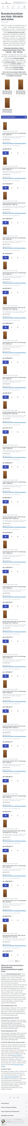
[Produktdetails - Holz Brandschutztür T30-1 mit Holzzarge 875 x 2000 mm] (24, 362)
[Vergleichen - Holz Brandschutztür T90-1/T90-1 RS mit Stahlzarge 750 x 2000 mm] (18, 327)
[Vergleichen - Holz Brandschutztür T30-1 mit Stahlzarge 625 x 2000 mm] (18, 153)
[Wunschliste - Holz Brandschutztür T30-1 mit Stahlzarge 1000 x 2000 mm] (12, 501)
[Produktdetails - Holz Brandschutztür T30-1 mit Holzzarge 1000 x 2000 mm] (24, 467)
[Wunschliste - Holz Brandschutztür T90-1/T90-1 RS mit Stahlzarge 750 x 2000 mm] (12, 327)
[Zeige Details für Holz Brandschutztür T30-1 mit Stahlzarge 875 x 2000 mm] (5, 370)
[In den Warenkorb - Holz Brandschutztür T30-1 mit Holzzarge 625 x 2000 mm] (6, 188)
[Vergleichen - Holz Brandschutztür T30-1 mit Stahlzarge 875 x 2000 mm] (18, 397)
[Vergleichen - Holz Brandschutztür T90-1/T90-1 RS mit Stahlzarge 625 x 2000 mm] (18, 222)
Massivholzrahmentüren (11, 1077)
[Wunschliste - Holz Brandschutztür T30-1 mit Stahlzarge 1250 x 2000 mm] (12, 711)
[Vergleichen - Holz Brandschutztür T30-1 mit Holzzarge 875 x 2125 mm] (18, 885)
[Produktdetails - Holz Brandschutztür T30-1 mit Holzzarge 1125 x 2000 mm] (24, 571)
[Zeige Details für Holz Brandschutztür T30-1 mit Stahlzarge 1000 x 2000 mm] (5, 475)
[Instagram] (14, 1097)
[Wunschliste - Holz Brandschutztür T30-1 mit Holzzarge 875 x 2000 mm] (12, 362)
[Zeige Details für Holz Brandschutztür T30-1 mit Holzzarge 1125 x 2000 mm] (5, 544)
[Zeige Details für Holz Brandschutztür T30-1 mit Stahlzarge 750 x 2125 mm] (5, 788)
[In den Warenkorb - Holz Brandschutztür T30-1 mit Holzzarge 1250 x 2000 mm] (6, 676)
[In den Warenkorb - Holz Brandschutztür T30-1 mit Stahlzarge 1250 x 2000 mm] (6, 711)
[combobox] (20, 2)
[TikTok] (17, 1097)
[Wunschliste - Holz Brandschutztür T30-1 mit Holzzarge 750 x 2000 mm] (12, 257)
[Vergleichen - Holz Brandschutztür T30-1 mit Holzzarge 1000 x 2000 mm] (18, 467)
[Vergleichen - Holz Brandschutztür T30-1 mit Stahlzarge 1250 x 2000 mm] (18, 711)
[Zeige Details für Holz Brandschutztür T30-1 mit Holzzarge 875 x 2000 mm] (5, 335)
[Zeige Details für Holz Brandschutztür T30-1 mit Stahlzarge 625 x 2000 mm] (5, 126)
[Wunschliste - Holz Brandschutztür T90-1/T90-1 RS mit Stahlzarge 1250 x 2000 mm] (12, 746)
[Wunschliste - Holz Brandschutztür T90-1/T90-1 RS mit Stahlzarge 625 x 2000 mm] (12, 222)
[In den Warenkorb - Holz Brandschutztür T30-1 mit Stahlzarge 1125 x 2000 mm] (6, 606)
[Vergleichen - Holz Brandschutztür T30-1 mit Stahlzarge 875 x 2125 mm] (18, 920)
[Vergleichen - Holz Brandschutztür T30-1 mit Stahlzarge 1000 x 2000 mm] (18, 501)
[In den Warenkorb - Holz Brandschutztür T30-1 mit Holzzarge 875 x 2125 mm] (6, 885)
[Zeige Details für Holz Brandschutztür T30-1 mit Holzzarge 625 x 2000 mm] (5, 161)
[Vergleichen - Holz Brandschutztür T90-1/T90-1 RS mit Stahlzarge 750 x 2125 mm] (18, 955)
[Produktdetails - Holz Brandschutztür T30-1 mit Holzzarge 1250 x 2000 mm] (24, 676)
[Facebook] (10, 1097)
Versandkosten (18, 1119)
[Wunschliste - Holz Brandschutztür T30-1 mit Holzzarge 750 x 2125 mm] (12, 780)
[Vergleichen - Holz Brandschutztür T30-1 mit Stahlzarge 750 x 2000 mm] (18, 292)
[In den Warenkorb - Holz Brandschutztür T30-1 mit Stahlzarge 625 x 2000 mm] (6, 153)
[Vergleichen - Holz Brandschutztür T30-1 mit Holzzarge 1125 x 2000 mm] (18, 571)
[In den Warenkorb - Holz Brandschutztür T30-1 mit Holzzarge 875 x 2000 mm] (6, 362)
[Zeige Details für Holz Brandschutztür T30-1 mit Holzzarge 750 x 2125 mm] (5, 754)
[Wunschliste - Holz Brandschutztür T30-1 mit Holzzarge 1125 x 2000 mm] (12, 571)
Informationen (5, 1103)
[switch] (3, 1124)
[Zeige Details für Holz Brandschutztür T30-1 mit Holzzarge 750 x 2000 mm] (5, 230)
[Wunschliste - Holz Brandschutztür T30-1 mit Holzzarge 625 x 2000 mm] (12, 188)
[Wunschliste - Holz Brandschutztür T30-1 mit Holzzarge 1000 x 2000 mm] (12, 467)
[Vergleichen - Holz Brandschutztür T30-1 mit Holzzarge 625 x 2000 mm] (18, 188)
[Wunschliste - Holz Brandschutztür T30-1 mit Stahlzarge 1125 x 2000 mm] (12, 606)
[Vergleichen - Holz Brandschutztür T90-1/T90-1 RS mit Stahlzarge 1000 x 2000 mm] (18, 536)
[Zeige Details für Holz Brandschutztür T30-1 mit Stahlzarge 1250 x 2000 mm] (5, 684)
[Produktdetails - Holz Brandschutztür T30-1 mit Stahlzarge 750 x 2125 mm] (24, 815)
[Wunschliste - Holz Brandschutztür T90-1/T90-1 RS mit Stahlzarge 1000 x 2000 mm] (12, 536)
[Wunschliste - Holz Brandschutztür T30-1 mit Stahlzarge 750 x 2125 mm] (12, 815)
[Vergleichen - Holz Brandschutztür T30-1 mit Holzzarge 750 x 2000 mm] (18, 257)
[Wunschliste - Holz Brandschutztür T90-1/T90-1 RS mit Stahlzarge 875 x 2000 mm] (12, 432)
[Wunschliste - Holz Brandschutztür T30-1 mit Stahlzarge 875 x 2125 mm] (12, 920)
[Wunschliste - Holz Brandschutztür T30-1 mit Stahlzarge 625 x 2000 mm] (12, 153)
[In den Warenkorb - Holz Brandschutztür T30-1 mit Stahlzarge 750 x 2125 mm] (6, 815)
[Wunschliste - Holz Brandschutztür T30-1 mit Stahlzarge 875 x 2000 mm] (12, 397)
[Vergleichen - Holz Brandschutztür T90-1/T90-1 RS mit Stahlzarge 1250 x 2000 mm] (18, 746)
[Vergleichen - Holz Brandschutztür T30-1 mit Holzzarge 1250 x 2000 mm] (18, 676)
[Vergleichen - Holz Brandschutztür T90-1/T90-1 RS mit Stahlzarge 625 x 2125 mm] (18, 850)
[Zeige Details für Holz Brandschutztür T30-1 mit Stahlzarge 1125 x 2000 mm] (5, 579)
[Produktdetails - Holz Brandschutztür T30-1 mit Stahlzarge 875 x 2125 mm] (24, 920)
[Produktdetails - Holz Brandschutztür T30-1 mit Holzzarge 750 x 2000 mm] (24, 257)
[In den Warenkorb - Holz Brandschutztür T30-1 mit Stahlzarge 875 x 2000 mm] (6, 397)
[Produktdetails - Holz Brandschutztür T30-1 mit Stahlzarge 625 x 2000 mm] (24, 153)
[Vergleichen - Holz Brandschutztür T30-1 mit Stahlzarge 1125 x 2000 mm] (18, 606)
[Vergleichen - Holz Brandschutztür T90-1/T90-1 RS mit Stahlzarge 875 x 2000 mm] (18, 432)
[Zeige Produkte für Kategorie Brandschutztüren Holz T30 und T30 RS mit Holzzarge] (21, 84)
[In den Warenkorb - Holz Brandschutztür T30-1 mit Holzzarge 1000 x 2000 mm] (6, 467)
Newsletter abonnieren (7, 1115)
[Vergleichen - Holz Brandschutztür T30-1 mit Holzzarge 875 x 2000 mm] (18, 362)
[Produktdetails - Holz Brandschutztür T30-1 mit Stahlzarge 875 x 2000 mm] (24, 397)
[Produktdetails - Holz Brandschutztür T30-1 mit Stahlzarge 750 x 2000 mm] (24, 292)
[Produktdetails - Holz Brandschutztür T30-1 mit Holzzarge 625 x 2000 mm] (24, 188)
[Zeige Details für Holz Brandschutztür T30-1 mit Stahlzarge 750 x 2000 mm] (5, 265)
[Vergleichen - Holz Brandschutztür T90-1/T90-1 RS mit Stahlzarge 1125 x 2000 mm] (18, 641)
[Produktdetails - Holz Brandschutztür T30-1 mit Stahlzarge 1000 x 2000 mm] (24, 501)
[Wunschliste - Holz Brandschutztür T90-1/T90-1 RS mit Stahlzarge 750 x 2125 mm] (12, 955)
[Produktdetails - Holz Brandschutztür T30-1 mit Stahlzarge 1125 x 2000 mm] (24, 606)
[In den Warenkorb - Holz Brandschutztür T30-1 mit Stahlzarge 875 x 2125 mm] (6, 920)
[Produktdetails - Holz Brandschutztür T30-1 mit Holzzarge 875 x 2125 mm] (24, 885)
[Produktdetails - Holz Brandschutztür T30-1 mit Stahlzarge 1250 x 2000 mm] (24, 711)
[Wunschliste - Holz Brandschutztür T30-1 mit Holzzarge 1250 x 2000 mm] (12, 676)
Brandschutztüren (16, 1055)
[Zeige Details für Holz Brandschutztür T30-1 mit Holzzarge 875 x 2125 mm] (5, 858)
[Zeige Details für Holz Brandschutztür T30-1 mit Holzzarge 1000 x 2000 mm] (5, 440)
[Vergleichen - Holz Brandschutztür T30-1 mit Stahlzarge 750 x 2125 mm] (18, 815)
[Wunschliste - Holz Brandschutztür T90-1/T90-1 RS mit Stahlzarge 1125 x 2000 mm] (12, 641)
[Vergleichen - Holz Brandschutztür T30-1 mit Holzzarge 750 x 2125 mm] (18, 780)
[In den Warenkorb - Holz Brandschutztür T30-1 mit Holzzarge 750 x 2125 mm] (6, 780)
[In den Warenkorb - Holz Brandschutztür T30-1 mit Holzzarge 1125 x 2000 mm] (6, 571)
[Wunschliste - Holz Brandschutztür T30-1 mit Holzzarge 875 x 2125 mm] (12, 885)
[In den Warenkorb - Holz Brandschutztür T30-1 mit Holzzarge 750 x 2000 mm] (6, 257)
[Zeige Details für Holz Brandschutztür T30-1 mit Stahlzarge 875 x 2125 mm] (5, 893)
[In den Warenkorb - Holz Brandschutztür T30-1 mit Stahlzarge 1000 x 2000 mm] (6, 501)
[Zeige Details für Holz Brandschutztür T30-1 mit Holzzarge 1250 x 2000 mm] (5, 649)
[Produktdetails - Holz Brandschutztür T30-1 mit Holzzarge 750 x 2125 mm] (24, 780)
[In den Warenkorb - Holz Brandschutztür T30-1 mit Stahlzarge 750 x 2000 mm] (6, 292)
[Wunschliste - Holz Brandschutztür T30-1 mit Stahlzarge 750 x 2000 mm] (12, 292)
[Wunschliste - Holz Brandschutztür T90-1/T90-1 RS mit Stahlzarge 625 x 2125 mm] (12, 850)
